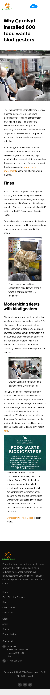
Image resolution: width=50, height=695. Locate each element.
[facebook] (20, 685)
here (6, 431)
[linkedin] (30, 685)
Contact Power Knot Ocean (20, 518)
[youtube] (25, 685)
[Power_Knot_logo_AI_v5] (7, 4)
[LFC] (33, 4)
